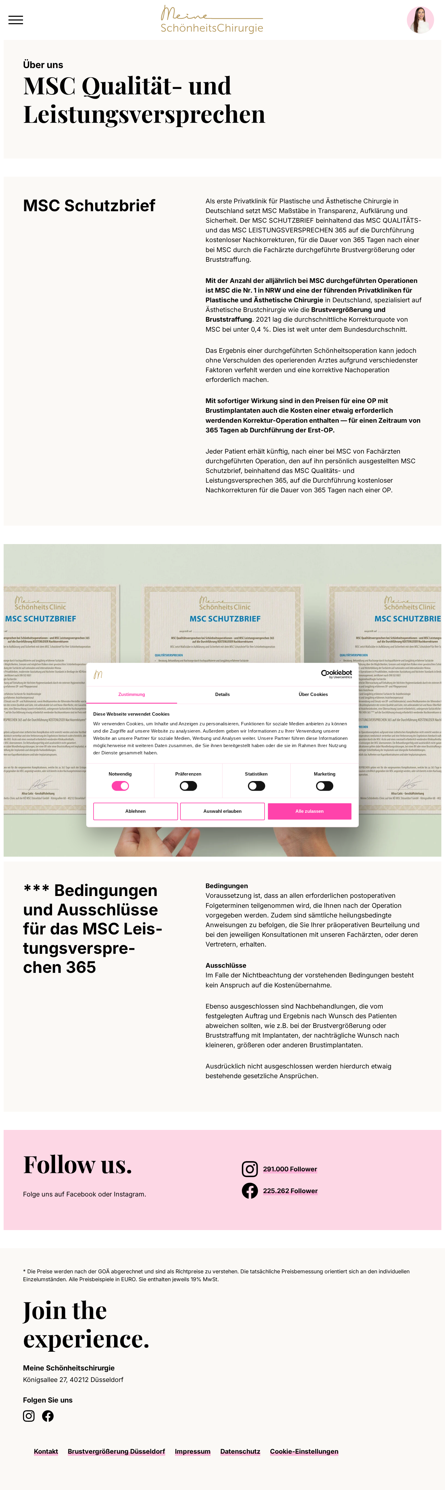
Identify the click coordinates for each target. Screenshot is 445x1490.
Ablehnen (135, 811)
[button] (16, 19)
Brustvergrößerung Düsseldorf (116, 1451)
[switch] (188, 786)
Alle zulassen (309, 811)
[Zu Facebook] (48, 1416)
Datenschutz (240, 1451)
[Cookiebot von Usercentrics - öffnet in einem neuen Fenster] (325, 674)
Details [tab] (222, 694)
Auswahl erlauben (222, 811)
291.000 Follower (290, 1169)
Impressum (193, 1451)
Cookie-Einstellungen (304, 1451)
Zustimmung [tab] (131, 694)
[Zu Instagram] (29, 1416)
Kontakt (46, 1451)
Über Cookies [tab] (313, 694)
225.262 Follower (290, 1191)
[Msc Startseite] (214, 19)
